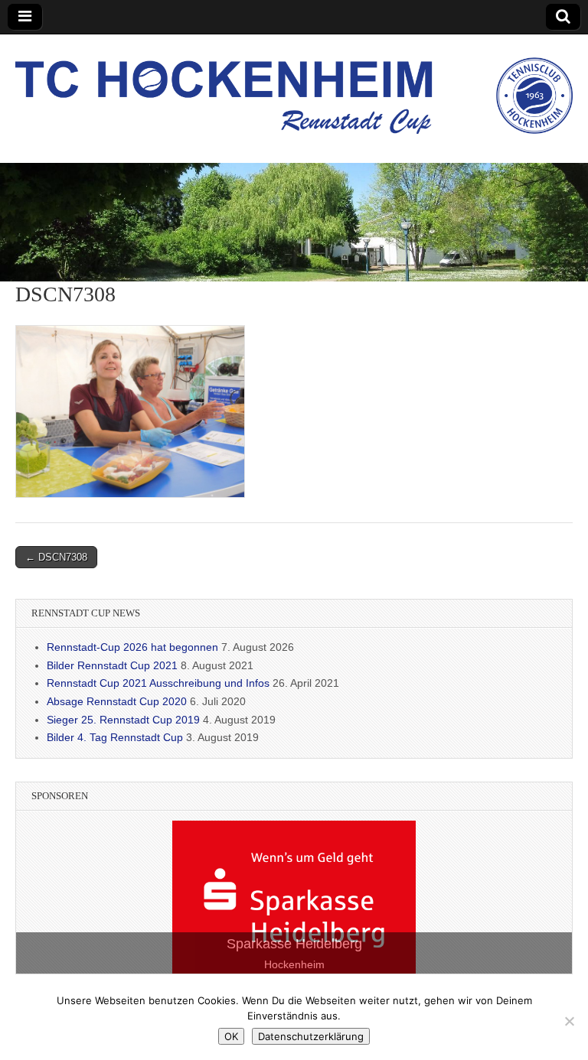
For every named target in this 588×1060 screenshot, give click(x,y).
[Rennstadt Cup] (294, 87)
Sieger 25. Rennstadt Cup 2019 (123, 720)
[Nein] (569, 1021)
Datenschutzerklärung (311, 1036)
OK (231, 1036)
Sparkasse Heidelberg (294, 943)
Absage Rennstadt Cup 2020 (117, 701)
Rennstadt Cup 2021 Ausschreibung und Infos (158, 683)
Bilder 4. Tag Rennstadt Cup (115, 737)
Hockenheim (294, 964)
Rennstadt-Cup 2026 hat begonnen (132, 647)
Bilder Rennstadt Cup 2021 (112, 665)
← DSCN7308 (56, 557)
